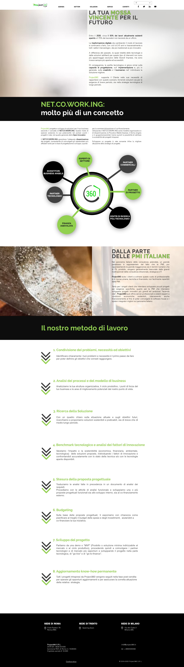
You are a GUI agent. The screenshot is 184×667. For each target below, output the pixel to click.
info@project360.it (128, 645)
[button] (71, 661)
